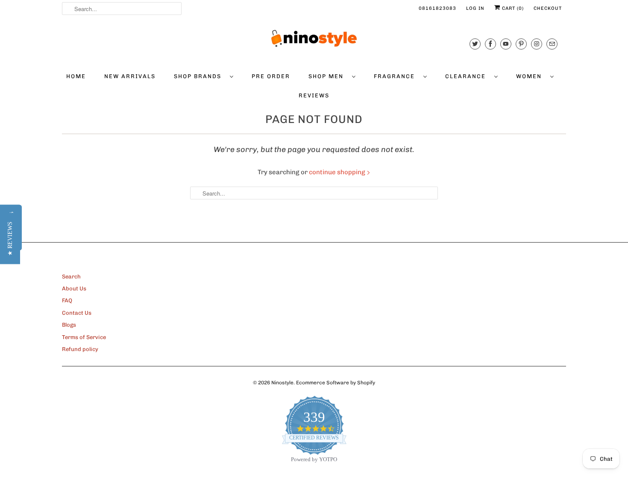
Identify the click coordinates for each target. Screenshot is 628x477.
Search (71, 276)
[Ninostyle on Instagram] (536, 43)
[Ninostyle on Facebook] (490, 43)
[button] (10, 238)
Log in (475, 8)
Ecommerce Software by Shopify (335, 383)
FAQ (67, 300)
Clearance (467, 76)
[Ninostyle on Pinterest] (521, 43)
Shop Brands (200, 76)
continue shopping (338, 172)
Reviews (314, 95)
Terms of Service (84, 337)
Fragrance (396, 76)
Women (531, 76)
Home (76, 76)
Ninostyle (282, 383)
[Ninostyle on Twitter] (475, 43)
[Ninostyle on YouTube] (505, 43)
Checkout (548, 8)
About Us (74, 288)
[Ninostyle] (314, 38)
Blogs (69, 325)
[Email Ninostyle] (552, 43)
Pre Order (271, 76)
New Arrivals (130, 76)
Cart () (512, 8)
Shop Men (328, 76)
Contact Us (76, 313)
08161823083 (437, 8)
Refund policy (80, 349)
